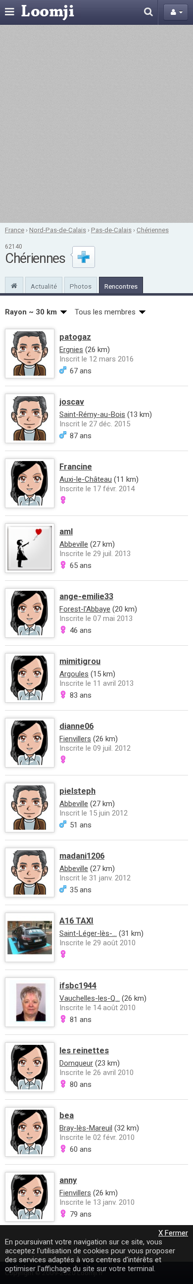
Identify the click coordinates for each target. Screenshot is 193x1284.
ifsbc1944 (77, 985)
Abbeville (73, 544)
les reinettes (84, 1050)
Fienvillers (75, 738)
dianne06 (76, 726)
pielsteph (77, 791)
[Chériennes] (14, 284)
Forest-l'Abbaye (84, 609)
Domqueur (76, 1063)
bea (66, 1115)
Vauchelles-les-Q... (89, 998)
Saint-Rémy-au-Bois (92, 414)
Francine (75, 466)
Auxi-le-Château (85, 479)
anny (68, 1180)
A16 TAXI (76, 920)
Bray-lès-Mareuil (85, 1128)
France (14, 230)
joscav (71, 402)
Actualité (44, 286)
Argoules (74, 673)
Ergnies (71, 349)
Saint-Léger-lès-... (88, 933)
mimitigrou (79, 661)
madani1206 (81, 856)
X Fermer (173, 1233)
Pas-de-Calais (111, 230)
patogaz (75, 337)
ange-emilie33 (86, 596)
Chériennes (153, 230)
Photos (81, 286)
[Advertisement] (96, 123)
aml (66, 531)
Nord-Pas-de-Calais (57, 230)
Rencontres (121, 286)
